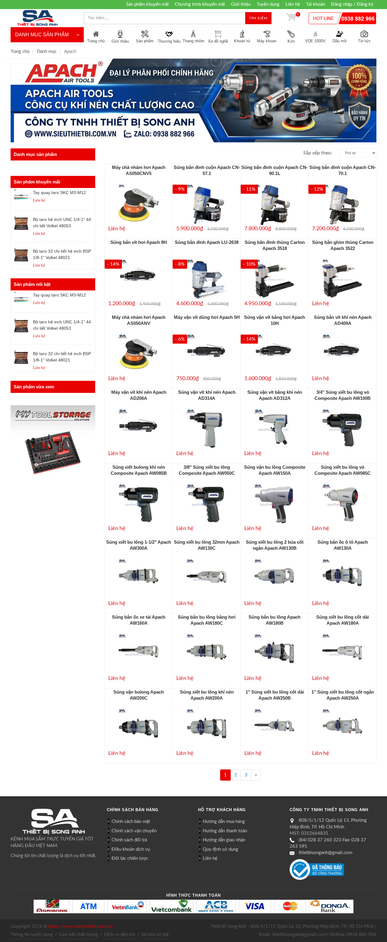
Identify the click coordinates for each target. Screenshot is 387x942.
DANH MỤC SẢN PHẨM (42, 34)
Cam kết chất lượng (78, 934)
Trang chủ (20, 51)
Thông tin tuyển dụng (32, 934)
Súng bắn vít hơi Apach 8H (138, 242)
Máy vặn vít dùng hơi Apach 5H (207, 317)
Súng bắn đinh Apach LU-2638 (207, 242)
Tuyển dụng (268, 4)
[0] (291, 18)
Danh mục (47, 51)
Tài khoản (315, 4)
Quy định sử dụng (220, 849)
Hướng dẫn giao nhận (224, 840)
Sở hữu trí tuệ (155, 934)
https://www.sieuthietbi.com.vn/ (80, 926)
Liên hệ (292, 4)
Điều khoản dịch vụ (131, 849)
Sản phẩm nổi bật (32, 284)
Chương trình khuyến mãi (200, 4)
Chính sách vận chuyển (134, 831)
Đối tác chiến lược (130, 858)
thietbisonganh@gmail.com (325, 852)
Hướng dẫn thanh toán (225, 831)
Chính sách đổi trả (129, 840)
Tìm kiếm (258, 18)
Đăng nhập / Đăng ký (352, 4)
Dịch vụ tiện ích (119, 934)
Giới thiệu (241, 4)
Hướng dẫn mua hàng (224, 821)
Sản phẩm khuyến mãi (147, 4)
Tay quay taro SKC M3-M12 (59, 192)
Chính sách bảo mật (131, 821)
